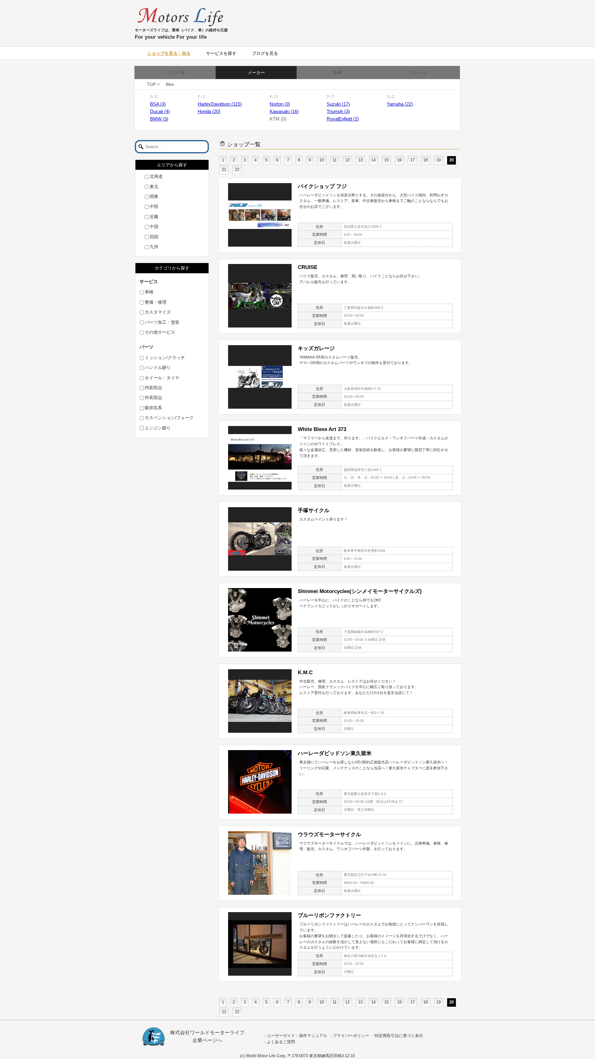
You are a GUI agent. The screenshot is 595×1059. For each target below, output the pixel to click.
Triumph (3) (338, 111)
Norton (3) (280, 104)
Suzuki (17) (338, 104)
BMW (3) (159, 118)
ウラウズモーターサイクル (329, 834)
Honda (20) (209, 111)
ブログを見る (265, 53)
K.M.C (305, 672)
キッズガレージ (316, 348)
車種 (337, 72)
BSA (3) (158, 104)
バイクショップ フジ (322, 186)
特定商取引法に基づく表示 (399, 1036)
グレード (418, 72)
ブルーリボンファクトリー (329, 915)
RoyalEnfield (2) (343, 118)
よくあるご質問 (281, 1042)
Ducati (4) (160, 111)
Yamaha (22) (400, 104)
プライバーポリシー (351, 1036)
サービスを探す (221, 53)
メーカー (256, 72)
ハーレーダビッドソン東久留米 (335, 753)
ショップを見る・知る (169, 53)
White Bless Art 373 (322, 429)
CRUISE (307, 267)
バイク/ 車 (175, 72)
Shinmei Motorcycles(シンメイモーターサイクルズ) (360, 591)
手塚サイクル (313, 510)
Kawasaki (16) (284, 111)
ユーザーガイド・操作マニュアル (297, 1036)
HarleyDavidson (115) (220, 104)
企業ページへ (207, 1040)
